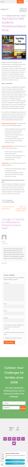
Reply (3, 263)
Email (5, 310)
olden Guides (5, 163)
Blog (10, 429)
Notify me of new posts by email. (13, 338)
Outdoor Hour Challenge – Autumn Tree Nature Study (20, 208)
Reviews (12, 202)
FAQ (18, 427)
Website (6, 318)
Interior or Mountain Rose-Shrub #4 (8, 207)
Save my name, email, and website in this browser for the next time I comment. (14, 327)
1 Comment (23, 15)
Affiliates (11, 427)
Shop (17, 429)
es (15, 123)
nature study (9, 200)
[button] (27, 1)
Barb (18, 15)
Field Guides (7, 202)
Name (5, 303)
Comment (7, 283)
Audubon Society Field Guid (8, 123)
